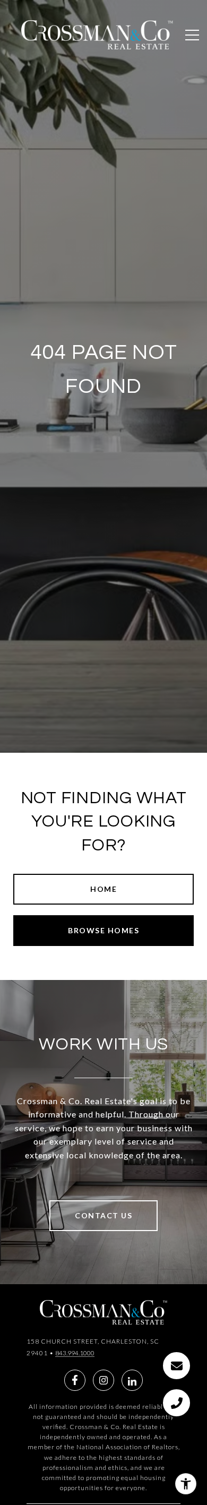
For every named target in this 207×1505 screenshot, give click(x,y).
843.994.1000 (74, 1353)
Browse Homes (103, 930)
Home (103, 888)
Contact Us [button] (103, 1215)
